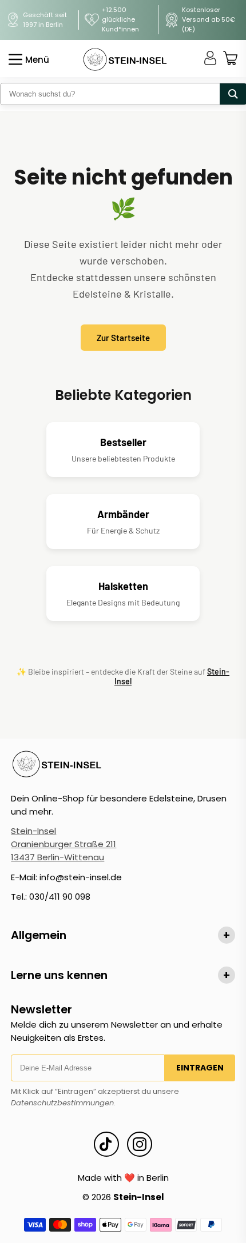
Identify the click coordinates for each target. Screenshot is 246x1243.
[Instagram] (139, 1144)
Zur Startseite (123, 337)
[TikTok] (106, 1144)
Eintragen (200, 1067)
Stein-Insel (33, 831)
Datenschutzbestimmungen (62, 1102)
